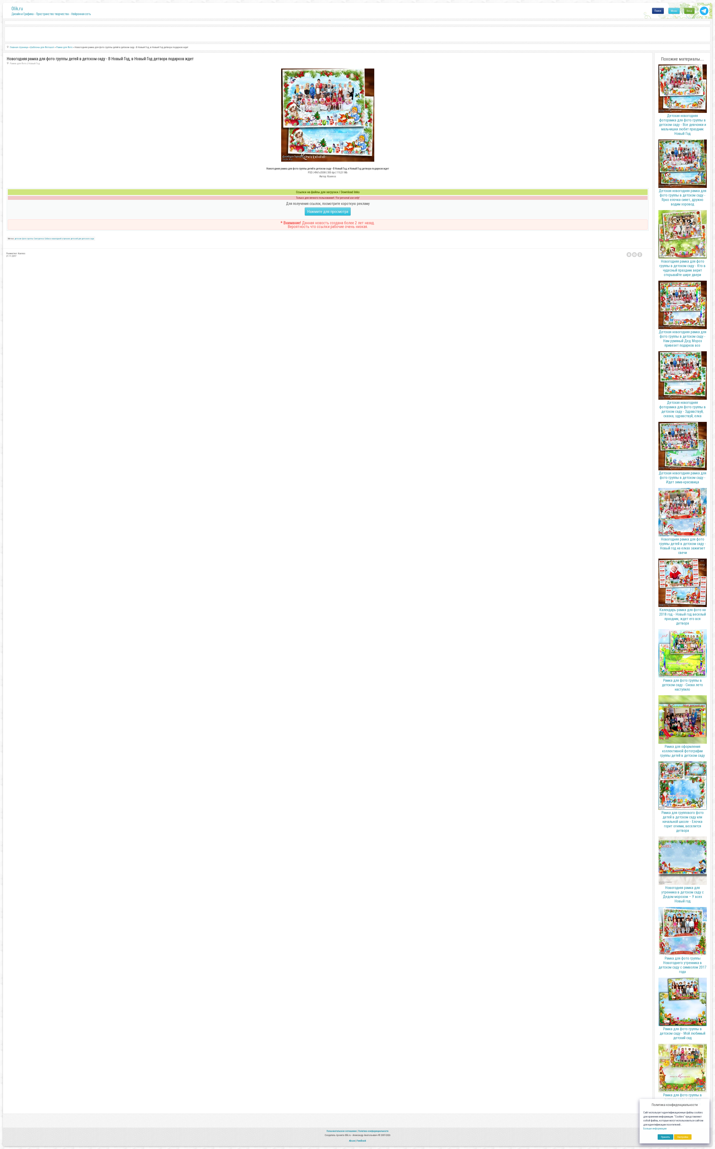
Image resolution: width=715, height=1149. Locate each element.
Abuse (352, 1140)
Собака (48, 238)
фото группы (27, 238)
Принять (665, 1137)
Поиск (657, 10)
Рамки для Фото (18, 63)
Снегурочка (39, 238)
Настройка (682, 1137)
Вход (689, 10)
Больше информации (655, 1128)
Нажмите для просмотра (327, 211)
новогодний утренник (60, 238)
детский (74, 238)
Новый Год (34, 63)
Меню (674, 10)
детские (18, 238)
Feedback (361, 1140)
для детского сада (86, 238)
